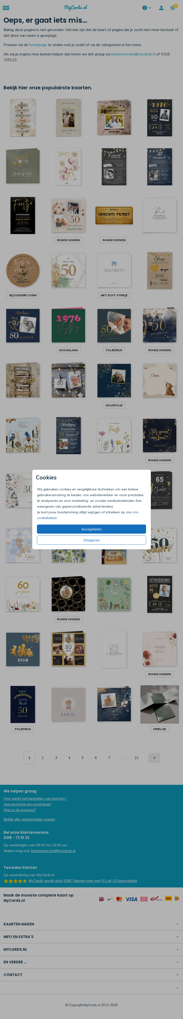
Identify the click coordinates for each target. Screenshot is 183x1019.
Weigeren (91, 540)
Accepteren (91, 529)
